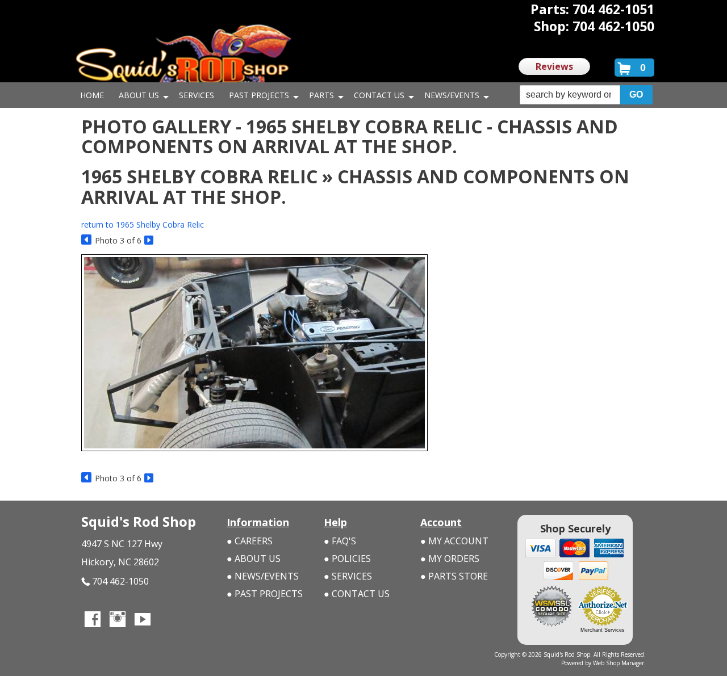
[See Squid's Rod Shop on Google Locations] (167, 620)
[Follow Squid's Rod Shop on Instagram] (117, 620)
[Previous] (86, 240)
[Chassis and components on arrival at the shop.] (254, 456)
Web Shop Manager (618, 663)
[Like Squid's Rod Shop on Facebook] (92, 620)
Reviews (554, 66)
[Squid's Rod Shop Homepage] (183, 59)
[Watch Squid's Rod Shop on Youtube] (142, 620)
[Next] (149, 240)
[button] (586, 95)
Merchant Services (602, 630)
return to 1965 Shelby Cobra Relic (142, 224)
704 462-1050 (120, 581)
